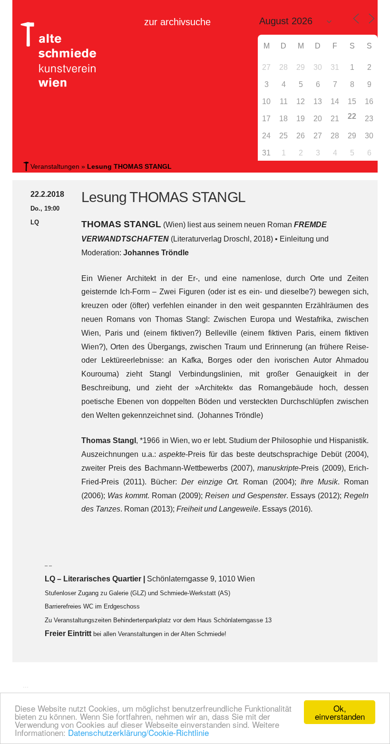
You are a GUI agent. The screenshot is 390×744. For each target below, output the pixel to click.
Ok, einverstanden (340, 712)
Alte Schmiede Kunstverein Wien (55, 54)
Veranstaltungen (54, 166)
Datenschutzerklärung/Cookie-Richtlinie (138, 732)
